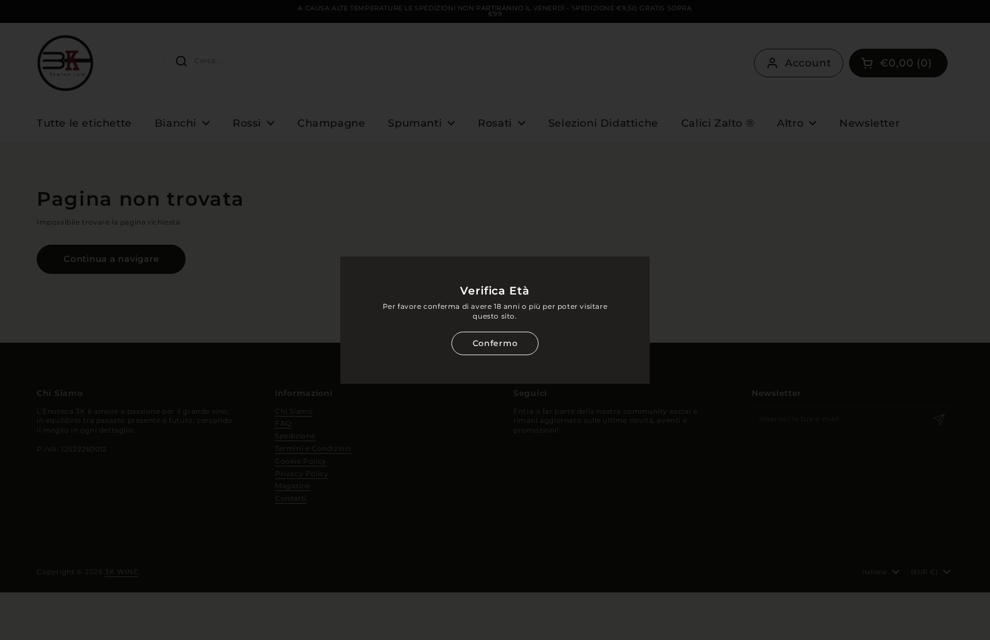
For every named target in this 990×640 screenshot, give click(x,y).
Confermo (495, 343)
